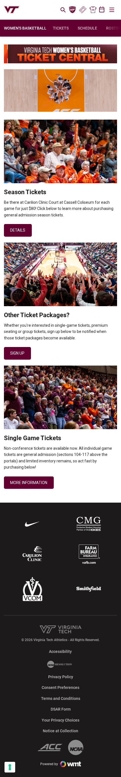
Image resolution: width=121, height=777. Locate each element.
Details (17, 230)
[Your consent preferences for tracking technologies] (10, 767)
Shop (92, 9)
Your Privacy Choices (60, 720)
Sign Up (17, 353)
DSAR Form (61, 709)
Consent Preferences (60, 687)
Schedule (87, 28)
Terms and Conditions (60, 698)
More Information (28, 482)
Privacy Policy (60, 677)
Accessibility (60, 651)
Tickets (82, 9)
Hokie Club (72, 9)
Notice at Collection (60, 731)
